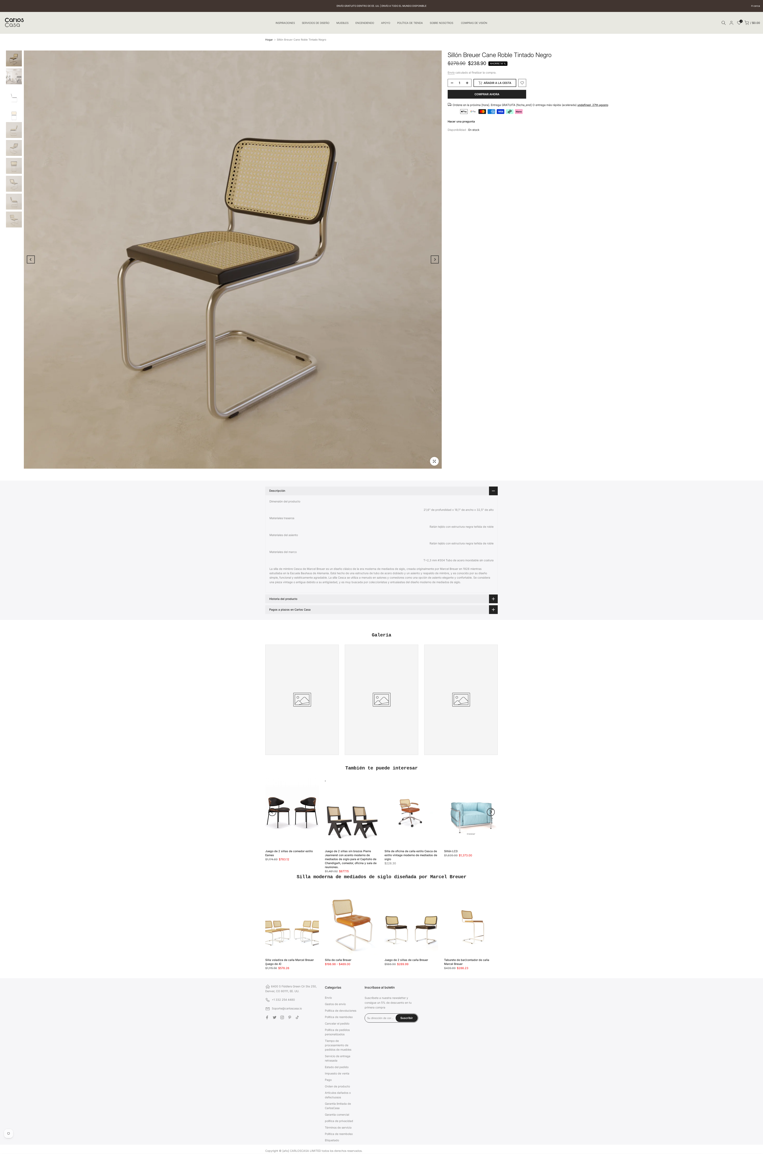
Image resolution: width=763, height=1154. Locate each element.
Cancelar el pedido (337, 1023)
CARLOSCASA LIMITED (305, 1150)
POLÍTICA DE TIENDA (410, 22)
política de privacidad (339, 1121)
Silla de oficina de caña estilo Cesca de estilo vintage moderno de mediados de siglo (410, 855)
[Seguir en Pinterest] (289, 1017)
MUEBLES (342, 22)
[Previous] (31, 259)
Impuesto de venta (337, 1073)
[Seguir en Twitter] (274, 1017)
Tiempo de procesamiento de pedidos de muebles (338, 1045)
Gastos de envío (335, 1004)
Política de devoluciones (340, 1010)
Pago (328, 1079)
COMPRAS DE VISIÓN (474, 22)
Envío (451, 72)
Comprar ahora (486, 94)
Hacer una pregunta (461, 121)
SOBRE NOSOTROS (441, 22)
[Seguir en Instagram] (282, 1017)
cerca (8, 6)
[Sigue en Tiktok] (297, 1017)
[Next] (435, 259)
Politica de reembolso (339, 1017)
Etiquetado (332, 1140)
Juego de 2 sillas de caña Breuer (406, 960)
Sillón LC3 (451, 851)
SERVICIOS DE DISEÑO (315, 22)
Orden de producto (337, 1086)
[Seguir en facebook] (267, 1017)
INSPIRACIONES (285, 22)
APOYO (385, 22)
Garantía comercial (337, 1114)
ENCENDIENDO (364, 22)
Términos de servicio (338, 1127)
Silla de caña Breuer (338, 960)
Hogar (269, 39)
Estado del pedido (337, 1067)
